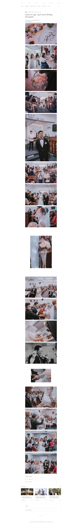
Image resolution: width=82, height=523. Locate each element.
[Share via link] (31, 479)
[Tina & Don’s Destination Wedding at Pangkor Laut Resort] (27, 491)
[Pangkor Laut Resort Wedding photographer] (41, 491)
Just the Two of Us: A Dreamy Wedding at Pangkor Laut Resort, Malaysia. (41, 497)
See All (60, 486)
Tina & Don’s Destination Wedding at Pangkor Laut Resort (27, 497)
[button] (44, 3)
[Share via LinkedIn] (29, 479)
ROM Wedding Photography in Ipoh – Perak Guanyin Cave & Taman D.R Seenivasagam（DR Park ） (54, 497)
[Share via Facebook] (25, 479)
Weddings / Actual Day (28, 476)
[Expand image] (41, 33)
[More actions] (56, 12)
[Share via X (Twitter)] (27, 479)
